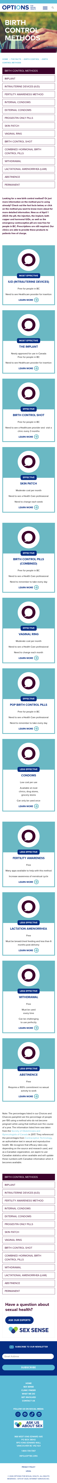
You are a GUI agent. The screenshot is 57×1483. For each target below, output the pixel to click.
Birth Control (31, 59)
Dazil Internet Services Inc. (37, 1479)
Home (5, 59)
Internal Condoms (18, 102)
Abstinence (12, 176)
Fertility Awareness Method (24, 94)
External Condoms (18, 110)
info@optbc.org (28, 1456)
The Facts (16, 59)
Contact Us (28, 1401)
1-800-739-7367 (28, 1451)
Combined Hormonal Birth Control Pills (23, 151)
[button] (52, 8)
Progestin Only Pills (19, 118)
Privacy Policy (28, 1467)
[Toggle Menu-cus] (45, 7)
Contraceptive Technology (38, 1138)
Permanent (12, 184)
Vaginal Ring (13, 133)
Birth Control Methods (21, 70)
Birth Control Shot (18, 141)
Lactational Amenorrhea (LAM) (26, 169)
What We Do (28, 1394)
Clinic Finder (28, 1390)
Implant (10, 78)
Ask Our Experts (19, 1320)
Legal (28, 1471)
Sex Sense (28, 1387)
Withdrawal (13, 161)
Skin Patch (12, 125)
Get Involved (28, 1397)
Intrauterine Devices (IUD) (22, 86)
